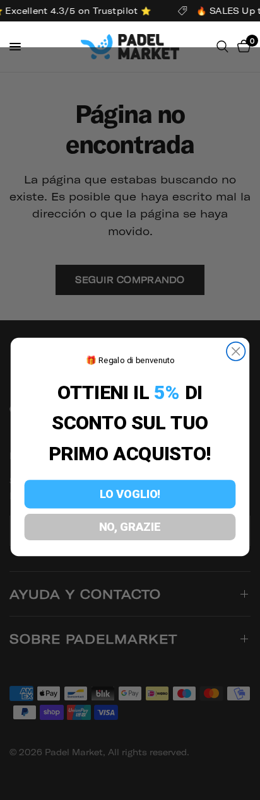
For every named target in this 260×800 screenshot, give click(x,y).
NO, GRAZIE (130, 527)
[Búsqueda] (222, 46)
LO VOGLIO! (130, 494)
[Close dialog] (236, 351)
